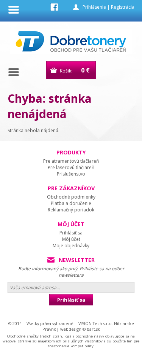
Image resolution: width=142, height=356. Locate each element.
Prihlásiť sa (71, 233)
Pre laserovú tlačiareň (71, 167)
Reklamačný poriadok (71, 210)
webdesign (70, 329)
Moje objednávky (71, 245)
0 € (85, 70)
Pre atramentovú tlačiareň (71, 161)
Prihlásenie (94, 7)
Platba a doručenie (71, 203)
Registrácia (122, 7)
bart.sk (93, 329)
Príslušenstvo (71, 174)
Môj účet (71, 239)
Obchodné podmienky (71, 197)
